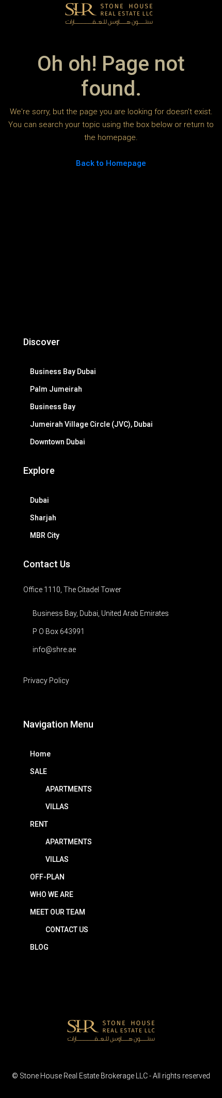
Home (40, 754)
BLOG (39, 947)
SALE (38, 771)
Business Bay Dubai (63, 371)
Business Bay (52, 407)
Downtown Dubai (57, 442)
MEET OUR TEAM (57, 912)
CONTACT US (66, 929)
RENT (39, 824)
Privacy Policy (46, 680)
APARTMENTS (68, 789)
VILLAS (57, 806)
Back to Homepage (111, 163)
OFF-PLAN (47, 877)
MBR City (44, 535)
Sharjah (43, 518)
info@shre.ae (54, 649)
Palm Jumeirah (56, 389)
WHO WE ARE (51, 894)
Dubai (39, 500)
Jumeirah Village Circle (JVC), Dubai (91, 424)
